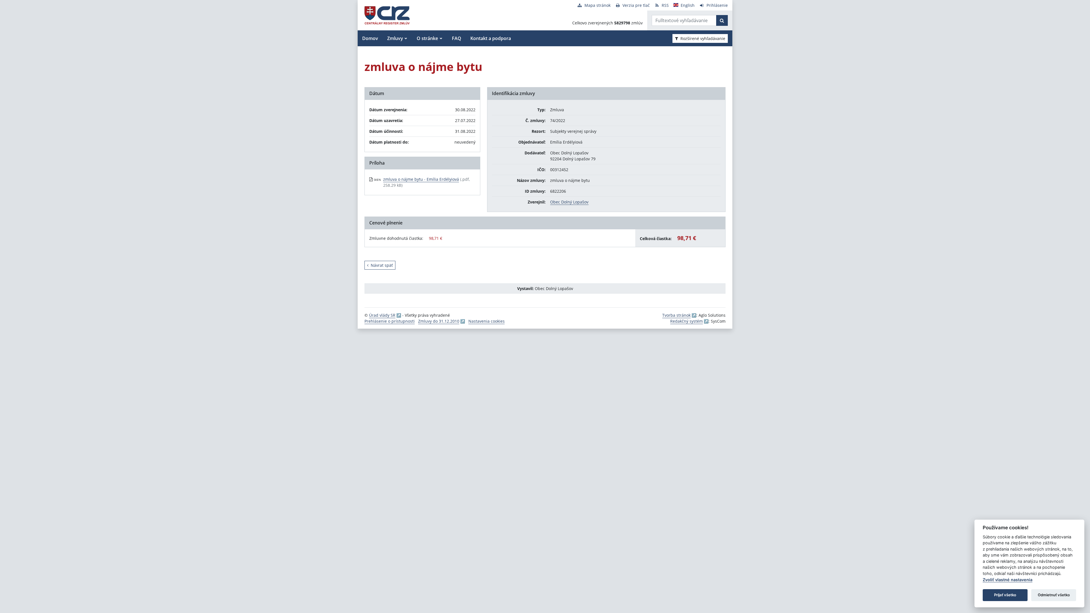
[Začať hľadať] (722, 20)
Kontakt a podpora (490, 38)
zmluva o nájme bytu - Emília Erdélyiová (421, 179)
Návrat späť (382, 265)
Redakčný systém (686, 321)
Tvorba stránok (676, 315)
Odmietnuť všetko (1054, 595)
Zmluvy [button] (395, 38)
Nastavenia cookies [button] (486, 321)
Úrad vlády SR (382, 315)
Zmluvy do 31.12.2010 (438, 321)
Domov (370, 38)
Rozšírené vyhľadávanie (702, 38)
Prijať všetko (1005, 595)
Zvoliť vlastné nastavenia (1007, 579)
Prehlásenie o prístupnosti (389, 321)
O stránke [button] (427, 38)
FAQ (456, 38)
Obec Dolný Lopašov (569, 202)
